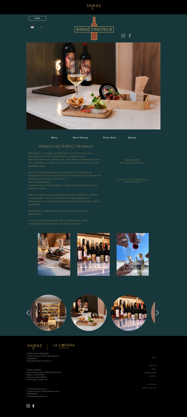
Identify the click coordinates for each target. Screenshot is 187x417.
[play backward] (28, 313)
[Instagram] (123, 35)
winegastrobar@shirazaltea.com (39, 361)
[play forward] (157, 313)
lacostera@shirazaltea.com (37, 396)
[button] (93, 85)
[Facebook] (130, 35)
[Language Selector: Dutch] (36, 27)
